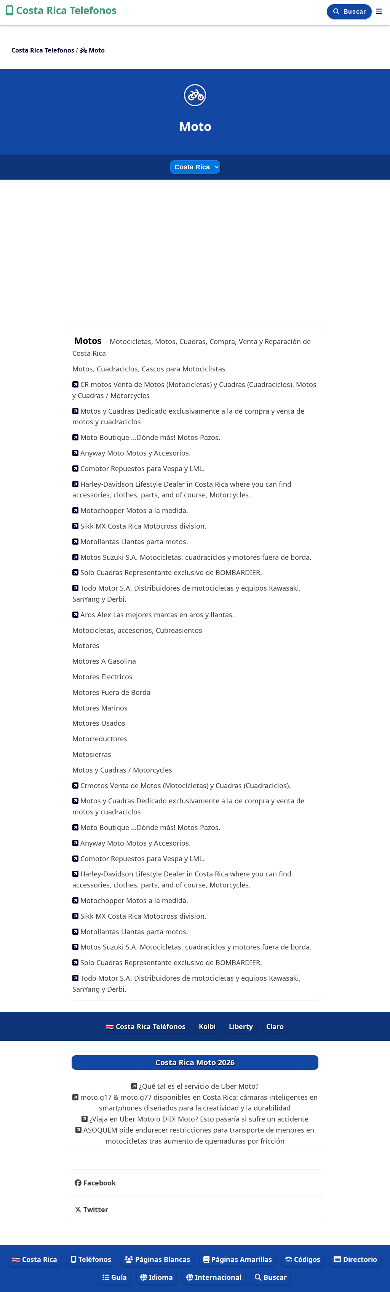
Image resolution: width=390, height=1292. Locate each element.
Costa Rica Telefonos (66, 10)
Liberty (241, 1026)
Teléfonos (94, 1259)
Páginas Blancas (161, 1259)
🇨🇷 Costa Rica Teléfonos (145, 1026)
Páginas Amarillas (240, 1259)
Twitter (96, 1209)
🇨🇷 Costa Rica (34, 1259)
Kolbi (207, 1026)
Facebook (100, 1182)
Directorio (359, 1259)
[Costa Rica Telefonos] (379, 11)
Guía (118, 1277)
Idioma (160, 1277)
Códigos (306, 1259)
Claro (275, 1026)
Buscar (356, 11)
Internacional (217, 1277)
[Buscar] (337, 11)
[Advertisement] (195, 247)
